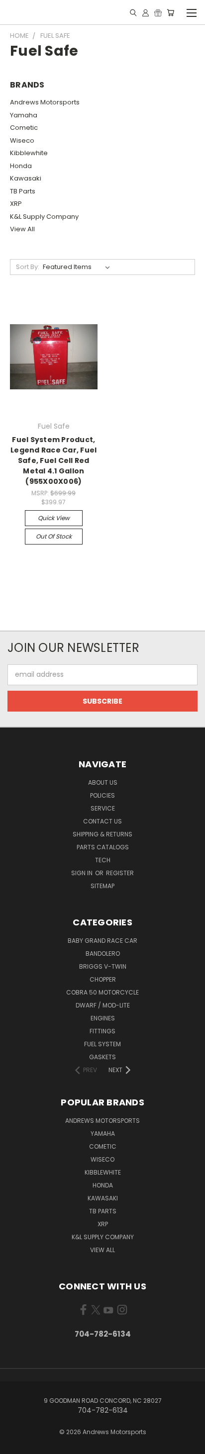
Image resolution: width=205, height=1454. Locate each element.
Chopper (103, 979)
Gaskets (102, 1057)
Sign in (82, 873)
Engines (103, 1018)
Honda (21, 166)
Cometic (24, 127)
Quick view (54, 518)
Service (103, 808)
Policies (102, 795)
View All (22, 229)
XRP (16, 203)
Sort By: (27, 267)
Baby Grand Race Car (102, 940)
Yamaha (23, 115)
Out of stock (54, 536)
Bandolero (103, 953)
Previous (15, 1444)
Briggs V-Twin (102, 966)
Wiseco (22, 140)
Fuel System (102, 1044)
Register (120, 873)
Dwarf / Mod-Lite (103, 1005)
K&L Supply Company (44, 216)
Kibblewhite (29, 153)
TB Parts (22, 191)
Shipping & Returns (102, 834)
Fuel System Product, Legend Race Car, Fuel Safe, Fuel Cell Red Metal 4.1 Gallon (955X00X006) (53, 460)
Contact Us (102, 821)
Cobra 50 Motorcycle (102, 992)
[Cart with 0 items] (170, 12)
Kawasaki (25, 178)
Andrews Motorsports (45, 102)
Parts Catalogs (103, 847)
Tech (102, 860)
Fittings (102, 1031)
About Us (102, 782)
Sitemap (102, 886)
